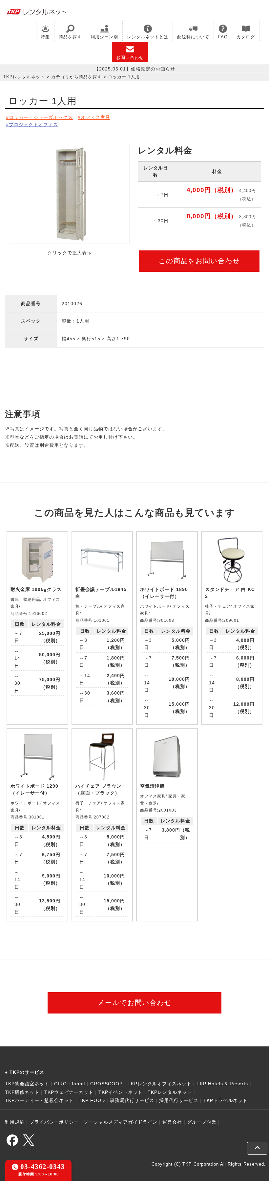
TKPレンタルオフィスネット (160, 1083)
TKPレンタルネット (24, 76)
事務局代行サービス (132, 1100)
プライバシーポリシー (54, 1122)
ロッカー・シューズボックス (41, 117)
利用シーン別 (104, 36)
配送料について (193, 36)
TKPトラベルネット (225, 1100)
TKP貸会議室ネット (27, 1083)
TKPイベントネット (120, 1092)
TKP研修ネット (22, 1092)
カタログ (246, 36)
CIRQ (60, 1083)
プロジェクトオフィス (33, 124)
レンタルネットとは (147, 36)
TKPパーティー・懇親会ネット (39, 1100)
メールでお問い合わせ (134, 1002)
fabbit (78, 1083)
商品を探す (70, 36)
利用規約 (15, 1122)
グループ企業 (202, 1122)
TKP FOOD (92, 1100)
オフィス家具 (95, 117)
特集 (45, 36)
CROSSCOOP (106, 1083)
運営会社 (172, 1122)
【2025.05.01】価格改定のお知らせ (134, 68)
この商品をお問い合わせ (199, 261)
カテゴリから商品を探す (76, 76)
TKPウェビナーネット (68, 1092)
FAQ (223, 36)
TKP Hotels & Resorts (222, 1083)
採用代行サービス (178, 1100)
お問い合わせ (130, 57)
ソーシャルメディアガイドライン (120, 1122)
